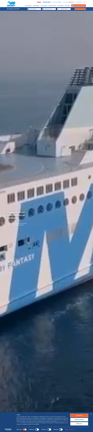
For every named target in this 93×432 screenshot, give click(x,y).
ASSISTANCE (67, 5)
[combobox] (49, 9)
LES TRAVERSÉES (28, 5)
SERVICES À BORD (52, 5)
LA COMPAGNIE (60, 5)
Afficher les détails (69, 429)
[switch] (37, 429)
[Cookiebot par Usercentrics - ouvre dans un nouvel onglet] (8, 429)
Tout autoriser (79, 415)
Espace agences (47, 2)
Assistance (57, 2)
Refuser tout (79, 423)
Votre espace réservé (79, 5)
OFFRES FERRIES (36, 5)
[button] (84, 2)
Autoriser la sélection (79, 419)
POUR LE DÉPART (44, 5)
